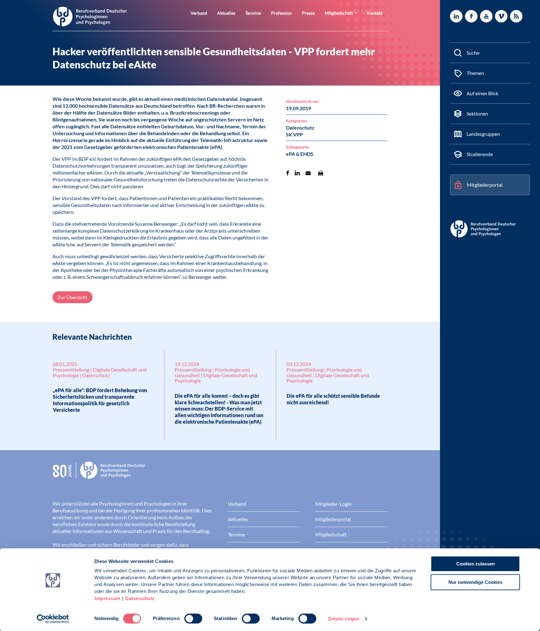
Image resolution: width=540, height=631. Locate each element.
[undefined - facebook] (471, 16)
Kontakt (374, 13)
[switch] (193, 619)
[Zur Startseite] (90, 16)
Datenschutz (140, 598)
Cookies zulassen (475, 563)
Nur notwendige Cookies (475, 582)
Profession (281, 13)
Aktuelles (226, 13)
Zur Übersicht (73, 297)
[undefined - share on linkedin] (297, 173)
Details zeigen (343, 618)
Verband (199, 13)
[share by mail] (308, 173)
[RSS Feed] (516, 16)
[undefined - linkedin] (456, 16)
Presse (308, 13)
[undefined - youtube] (486, 16)
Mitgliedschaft (339, 13)
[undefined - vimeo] (501, 16)
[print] (320, 173)
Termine (253, 13)
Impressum (108, 598)
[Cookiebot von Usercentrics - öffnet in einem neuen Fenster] (53, 619)
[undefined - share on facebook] (287, 173)
